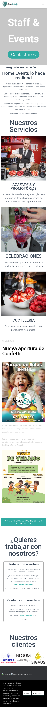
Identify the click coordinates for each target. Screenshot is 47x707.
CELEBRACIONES (23, 256)
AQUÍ (11, 703)
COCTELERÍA (23, 320)
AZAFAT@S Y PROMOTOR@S (23, 186)
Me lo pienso (38, 693)
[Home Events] (11, 4)
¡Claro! (27, 693)
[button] (3, 657)
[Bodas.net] (6, 674)
